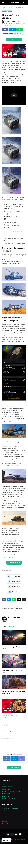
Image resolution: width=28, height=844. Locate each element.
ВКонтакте (4, 820)
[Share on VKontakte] (5, 29)
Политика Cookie (6, 795)
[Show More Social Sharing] (24, 29)
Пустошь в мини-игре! (9, 715)
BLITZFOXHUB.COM (12, 21)
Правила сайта (6, 789)
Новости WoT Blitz (7, 11)
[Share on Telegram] (12, 29)
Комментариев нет (20, 23)
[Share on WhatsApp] (19, 29)
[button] (14, 95)
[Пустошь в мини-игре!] (14, 706)
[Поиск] (25, 2)
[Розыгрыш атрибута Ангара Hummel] (14, 637)
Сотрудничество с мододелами (10, 808)
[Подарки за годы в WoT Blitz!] (14, 661)
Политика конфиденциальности (11, 791)
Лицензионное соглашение (9, 788)
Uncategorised (14, 7)
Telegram (4, 821)
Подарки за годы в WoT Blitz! (12, 670)
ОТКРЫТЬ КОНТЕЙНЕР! (8, 558)
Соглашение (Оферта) (8, 786)
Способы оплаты (6, 796)
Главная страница (6, 7)
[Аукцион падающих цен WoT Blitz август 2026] (14, 682)
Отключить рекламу (14, 39)
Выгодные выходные (7, 608)
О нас (3, 784)
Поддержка (5, 823)
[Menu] (3, 2)
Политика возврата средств (9, 798)
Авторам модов (6, 810)
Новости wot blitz (6, 570)
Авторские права (6, 793)
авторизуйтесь (6, 725)
